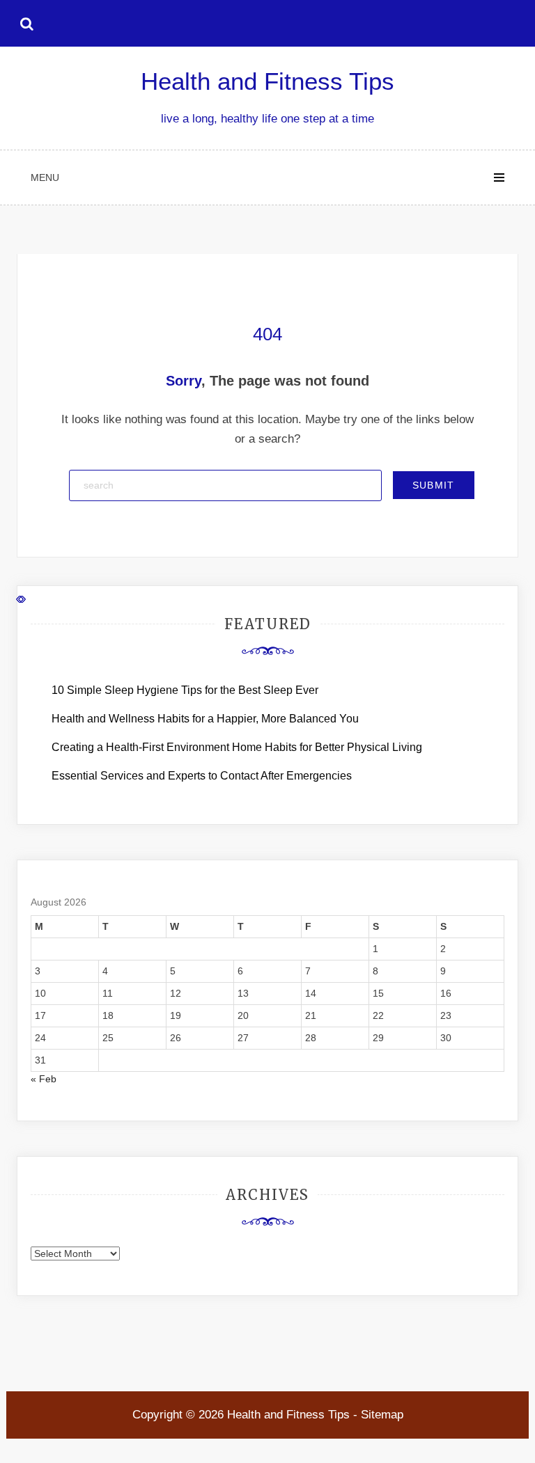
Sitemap (382, 1414)
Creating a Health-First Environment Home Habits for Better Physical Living (237, 747)
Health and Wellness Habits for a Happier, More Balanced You (205, 719)
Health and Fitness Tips (267, 81)
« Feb (43, 1078)
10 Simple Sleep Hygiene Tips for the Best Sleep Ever (185, 690)
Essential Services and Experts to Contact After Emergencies (202, 776)
